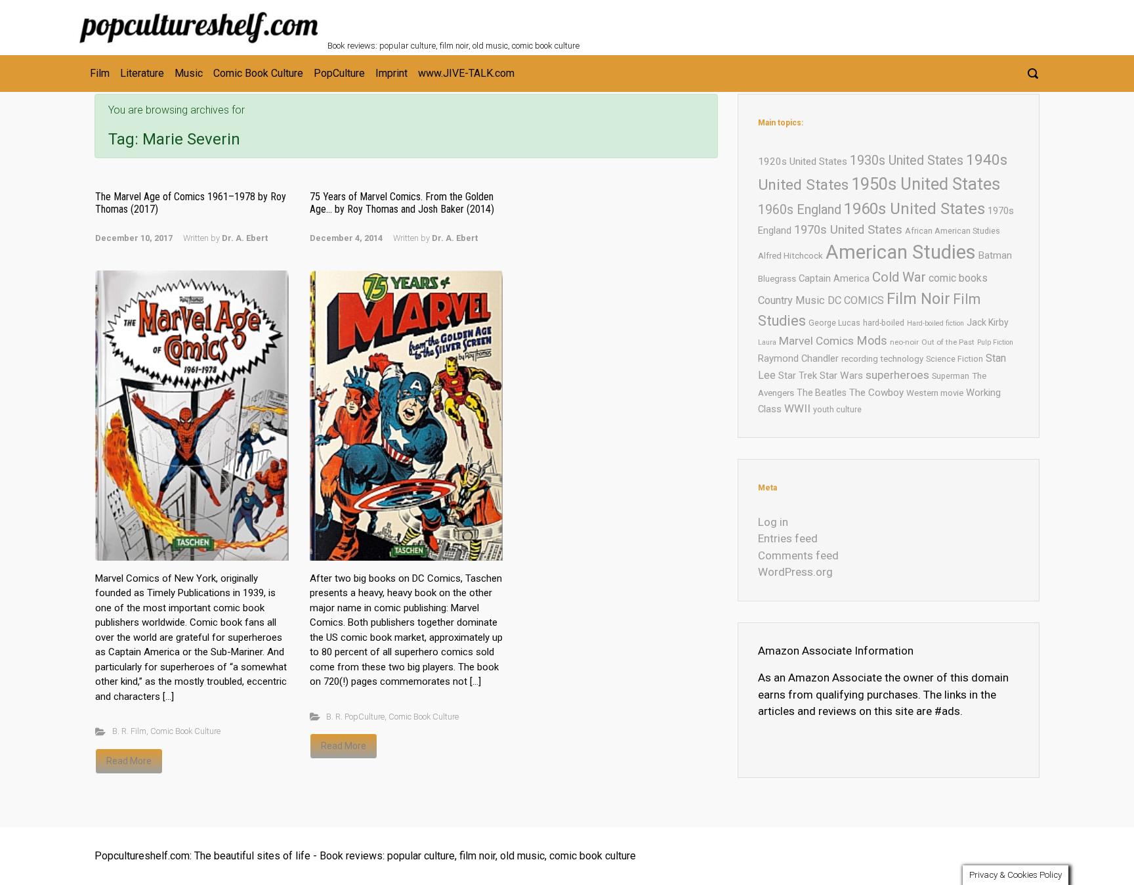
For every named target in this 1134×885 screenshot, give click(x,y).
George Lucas (834, 323)
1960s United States (914, 209)
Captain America (834, 278)
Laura (767, 342)
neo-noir (904, 342)
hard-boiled (883, 323)
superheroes (897, 374)
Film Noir (918, 299)
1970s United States (848, 229)
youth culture (837, 409)
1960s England (799, 209)
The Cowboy (876, 393)
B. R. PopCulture (355, 717)
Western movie (934, 393)
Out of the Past (948, 342)
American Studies (901, 252)
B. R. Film (129, 731)
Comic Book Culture (185, 731)
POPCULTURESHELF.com (470, 18)
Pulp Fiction (995, 342)
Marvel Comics (816, 340)
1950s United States (925, 184)
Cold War (899, 277)
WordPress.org (795, 571)
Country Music (791, 300)
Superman (950, 376)
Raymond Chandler (798, 358)
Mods (871, 340)
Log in (773, 522)
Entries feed (788, 538)
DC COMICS (856, 300)
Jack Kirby (988, 322)
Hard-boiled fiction (935, 323)
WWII (797, 408)
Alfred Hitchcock (790, 256)
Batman (995, 255)
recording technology (882, 359)
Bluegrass (777, 279)
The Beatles (822, 392)
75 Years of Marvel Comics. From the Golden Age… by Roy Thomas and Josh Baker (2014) (402, 202)
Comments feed (798, 555)
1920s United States (802, 161)
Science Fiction (954, 359)
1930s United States (906, 160)
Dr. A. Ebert (245, 238)
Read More (129, 761)
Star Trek (797, 375)
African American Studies (952, 231)
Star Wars (841, 375)
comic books (958, 278)
